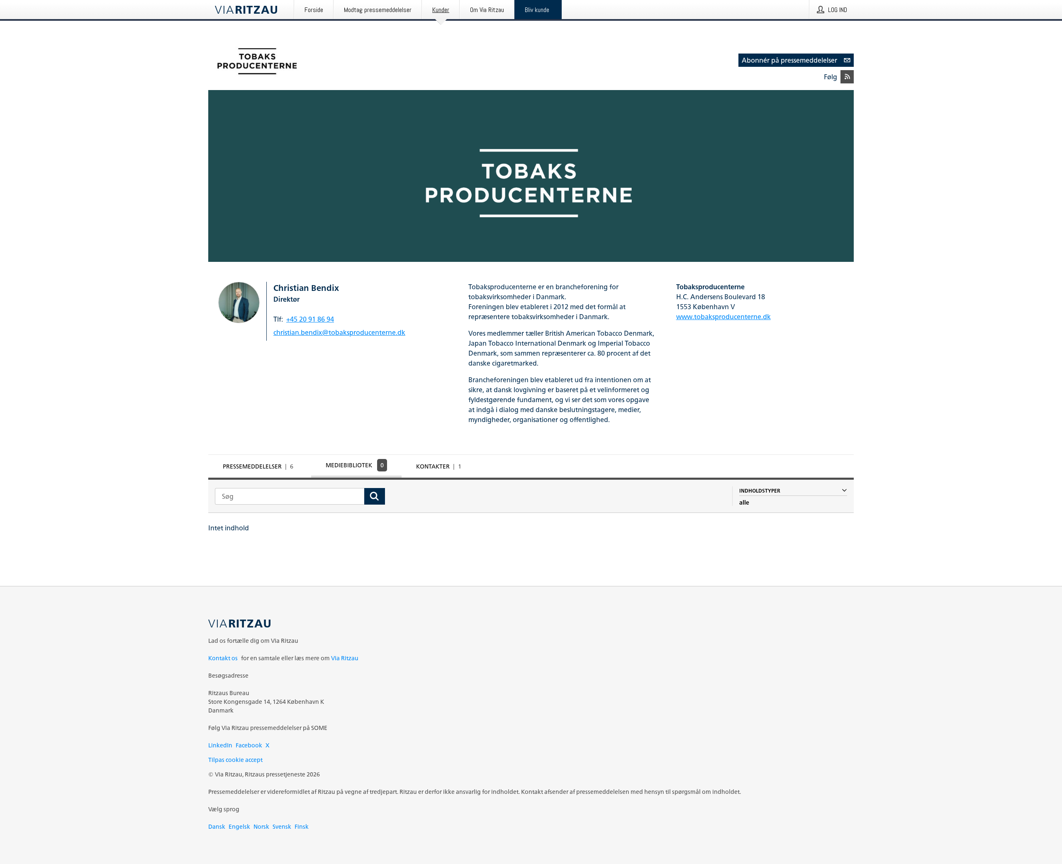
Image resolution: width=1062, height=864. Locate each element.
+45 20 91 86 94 (310, 319)
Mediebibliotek (355, 465)
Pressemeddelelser (258, 466)
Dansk (216, 826)
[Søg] (374, 496)
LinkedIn (220, 745)
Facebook (249, 745)
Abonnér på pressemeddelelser (789, 60)
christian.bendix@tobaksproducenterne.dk (339, 332)
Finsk (302, 826)
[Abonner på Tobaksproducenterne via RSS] (847, 76)
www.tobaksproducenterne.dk (723, 316)
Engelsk (239, 826)
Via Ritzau (344, 658)
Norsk (261, 826)
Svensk (282, 826)
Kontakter (438, 466)
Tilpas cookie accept (235, 759)
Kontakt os (223, 658)
